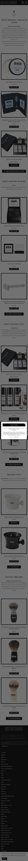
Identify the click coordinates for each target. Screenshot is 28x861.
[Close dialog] (25, 423)
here (17, 432)
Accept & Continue (14, 425)
